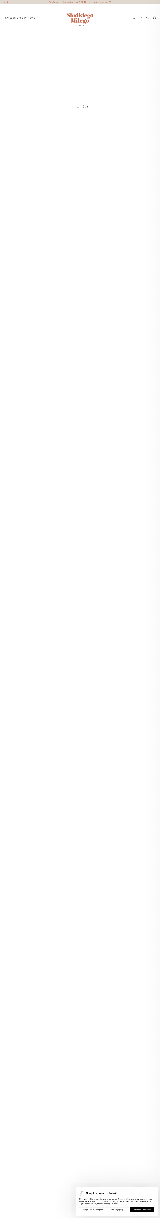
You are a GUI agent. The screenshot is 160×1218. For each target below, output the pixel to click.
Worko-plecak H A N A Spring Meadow (136, 178)
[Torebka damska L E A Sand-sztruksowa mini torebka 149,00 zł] (61, 205)
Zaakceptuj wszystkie (142, 1210)
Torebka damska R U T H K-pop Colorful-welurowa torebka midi (24, 555)
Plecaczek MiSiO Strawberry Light (136, 555)
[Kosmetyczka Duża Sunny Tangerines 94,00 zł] (136, 393)
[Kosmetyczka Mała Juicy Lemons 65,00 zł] (61, 393)
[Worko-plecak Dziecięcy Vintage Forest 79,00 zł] (61, 331)
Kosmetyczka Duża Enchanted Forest (98, 178)
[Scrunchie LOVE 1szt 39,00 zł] (24, 393)
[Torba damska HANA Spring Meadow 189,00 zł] (136, 205)
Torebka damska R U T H (99, 555)
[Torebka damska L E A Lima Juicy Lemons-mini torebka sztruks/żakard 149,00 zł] (24, 143)
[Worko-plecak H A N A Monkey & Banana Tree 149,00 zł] (61, 456)
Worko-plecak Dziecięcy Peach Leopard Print (61, 305)
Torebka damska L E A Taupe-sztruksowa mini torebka (61, 179)
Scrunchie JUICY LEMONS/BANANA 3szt (135, 367)
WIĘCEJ (142, 1046)
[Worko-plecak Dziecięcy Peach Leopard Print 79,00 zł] (61, 268)
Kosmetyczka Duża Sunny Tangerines (136, 430)
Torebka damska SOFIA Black (136, 304)
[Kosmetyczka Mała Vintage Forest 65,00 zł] (98, 268)
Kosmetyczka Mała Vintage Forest (99, 304)
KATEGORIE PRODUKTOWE (20, 18)
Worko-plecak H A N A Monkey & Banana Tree (61, 492)
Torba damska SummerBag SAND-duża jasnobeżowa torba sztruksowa (24, 305)
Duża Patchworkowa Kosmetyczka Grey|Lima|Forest (61, 555)
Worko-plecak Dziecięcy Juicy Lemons (24, 491)
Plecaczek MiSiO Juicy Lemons (98, 430)
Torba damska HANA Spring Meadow (136, 241)
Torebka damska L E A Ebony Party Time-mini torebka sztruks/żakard (24, 242)
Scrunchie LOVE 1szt (24, 430)
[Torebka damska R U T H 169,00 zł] (98, 519)
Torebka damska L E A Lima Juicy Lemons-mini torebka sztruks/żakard (24, 179)
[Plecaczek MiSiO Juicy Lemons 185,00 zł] (98, 393)
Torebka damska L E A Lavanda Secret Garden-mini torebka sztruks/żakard (98, 242)
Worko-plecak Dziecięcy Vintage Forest (61, 367)
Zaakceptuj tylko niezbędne (91, 1210)
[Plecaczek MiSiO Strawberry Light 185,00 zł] (136, 519)
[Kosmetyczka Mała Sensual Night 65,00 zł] (98, 456)
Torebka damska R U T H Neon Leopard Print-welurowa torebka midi (136, 492)
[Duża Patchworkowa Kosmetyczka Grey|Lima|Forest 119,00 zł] (61, 519)
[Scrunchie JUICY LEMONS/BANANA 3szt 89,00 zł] (136, 331)
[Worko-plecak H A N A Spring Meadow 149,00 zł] (136, 143)
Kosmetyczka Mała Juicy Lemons (61, 430)
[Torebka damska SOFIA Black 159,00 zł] (136, 268)
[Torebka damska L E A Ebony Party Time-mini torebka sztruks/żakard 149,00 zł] (24, 205)
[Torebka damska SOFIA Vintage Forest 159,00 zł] (98, 331)
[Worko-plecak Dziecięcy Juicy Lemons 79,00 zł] (24, 456)
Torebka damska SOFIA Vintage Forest (98, 367)
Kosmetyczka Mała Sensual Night (98, 491)
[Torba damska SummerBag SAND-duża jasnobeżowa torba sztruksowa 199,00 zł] (24, 268)
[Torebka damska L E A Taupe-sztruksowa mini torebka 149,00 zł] (61, 143)
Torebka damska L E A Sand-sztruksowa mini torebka (61, 242)
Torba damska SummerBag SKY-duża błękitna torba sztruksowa (24, 368)
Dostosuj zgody (116, 1210)
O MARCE (144, 984)
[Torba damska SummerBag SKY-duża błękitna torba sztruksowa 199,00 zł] (24, 331)
